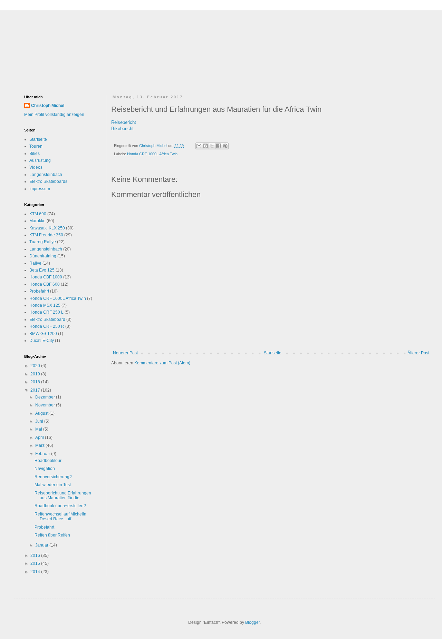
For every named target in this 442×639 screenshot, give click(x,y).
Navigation (45, 468)
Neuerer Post (125, 353)
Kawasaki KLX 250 (47, 228)
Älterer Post (418, 353)
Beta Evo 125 (42, 270)
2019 (35, 374)
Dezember (45, 397)
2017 (35, 390)
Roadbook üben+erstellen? (60, 505)
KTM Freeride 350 (46, 235)
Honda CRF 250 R (46, 326)
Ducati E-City (41, 340)
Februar (43, 453)
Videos (35, 167)
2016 (35, 555)
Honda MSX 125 (44, 305)
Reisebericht (123, 122)
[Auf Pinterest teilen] (225, 145)
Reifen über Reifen (52, 535)
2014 (35, 571)
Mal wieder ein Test (53, 484)
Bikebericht (122, 128)
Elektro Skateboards (48, 181)
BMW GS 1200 (43, 333)
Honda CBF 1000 (45, 277)
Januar (42, 545)
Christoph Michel (47, 105)
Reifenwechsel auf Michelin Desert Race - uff (60, 516)
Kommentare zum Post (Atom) (162, 363)
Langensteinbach (45, 174)
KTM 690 (37, 214)
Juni (39, 421)
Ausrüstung (40, 160)
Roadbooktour (48, 460)
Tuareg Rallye (42, 241)
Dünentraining (42, 256)
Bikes (34, 153)
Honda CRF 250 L (46, 312)
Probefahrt (39, 291)
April (40, 437)
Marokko (37, 220)
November (45, 405)
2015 (35, 563)
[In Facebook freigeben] (218, 145)
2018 (35, 382)
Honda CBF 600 (44, 284)
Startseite (272, 353)
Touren (35, 146)
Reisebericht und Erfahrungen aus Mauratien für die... (63, 495)
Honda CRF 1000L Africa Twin (152, 154)
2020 (35, 365)
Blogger (252, 622)
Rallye (35, 263)
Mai (39, 429)
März (40, 445)
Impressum (39, 188)
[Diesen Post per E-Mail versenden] (198, 145)
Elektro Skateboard (47, 319)
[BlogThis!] (205, 145)
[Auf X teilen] (212, 145)
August (42, 413)
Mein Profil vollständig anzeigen (54, 114)
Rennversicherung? (53, 476)
